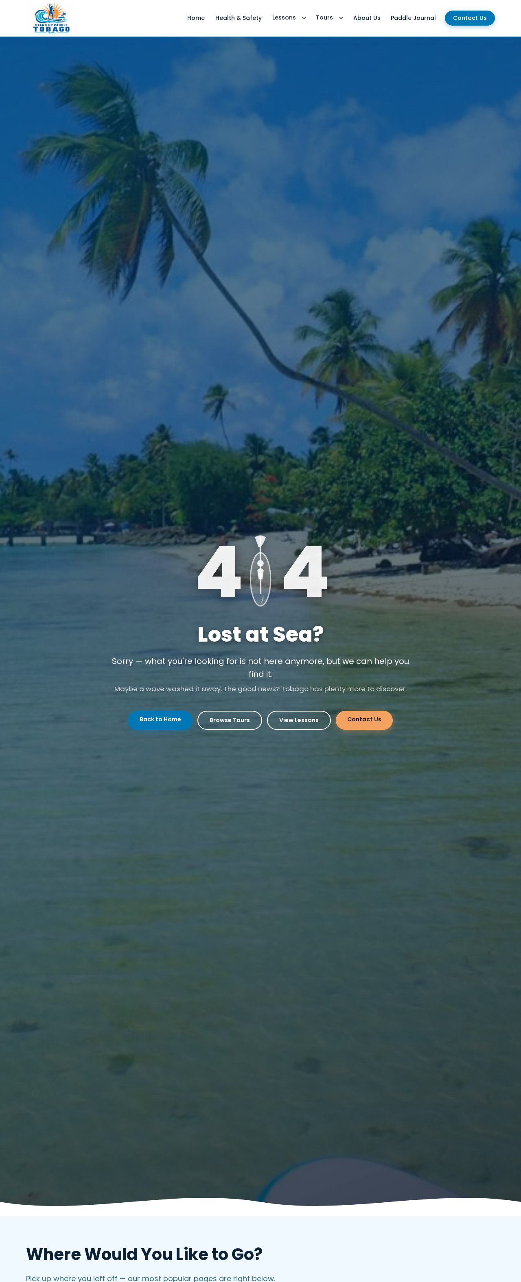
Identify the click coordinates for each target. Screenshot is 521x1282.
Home (196, 18)
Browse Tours (230, 720)
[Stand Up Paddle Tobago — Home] (51, 18)
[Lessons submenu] (304, 17)
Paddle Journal (413, 18)
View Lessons (299, 720)
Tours (324, 17)
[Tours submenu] (341, 17)
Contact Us (470, 18)
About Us (367, 18)
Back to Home (160, 719)
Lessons (284, 17)
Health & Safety (238, 18)
